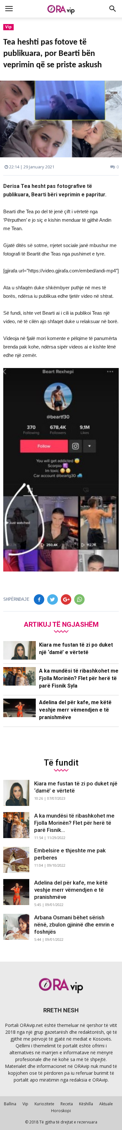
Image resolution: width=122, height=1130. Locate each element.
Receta (67, 1104)
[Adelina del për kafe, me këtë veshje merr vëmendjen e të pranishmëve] (19, 708)
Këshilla (86, 1104)
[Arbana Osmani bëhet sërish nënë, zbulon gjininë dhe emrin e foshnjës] (16, 927)
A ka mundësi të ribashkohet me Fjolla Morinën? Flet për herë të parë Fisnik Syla (78, 678)
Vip (8, 27)
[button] (113, 9)
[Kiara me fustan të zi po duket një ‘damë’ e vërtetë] (19, 650)
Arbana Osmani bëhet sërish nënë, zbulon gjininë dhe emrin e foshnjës (74, 924)
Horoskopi (61, 1110)
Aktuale (106, 1104)
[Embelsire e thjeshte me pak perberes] (16, 860)
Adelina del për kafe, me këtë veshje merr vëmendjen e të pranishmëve (75, 709)
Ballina (10, 1104)
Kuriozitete (44, 1104)
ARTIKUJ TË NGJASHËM (61, 624)
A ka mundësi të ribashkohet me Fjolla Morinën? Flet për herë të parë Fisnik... (74, 822)
